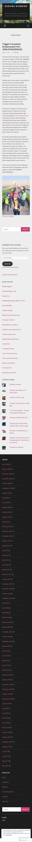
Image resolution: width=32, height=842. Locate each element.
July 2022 (5, 522)
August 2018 (6, 704)
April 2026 (5, 464)
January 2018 (6, 732)
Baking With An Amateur (10, 325)
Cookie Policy (8, 835)
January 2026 (6, 469)
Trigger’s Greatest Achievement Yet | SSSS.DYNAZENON (12, 47)
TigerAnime (6, 344)
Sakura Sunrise (16, 6)
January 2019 (6, 680)
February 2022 (6, 526)
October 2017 (6, 737)
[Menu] (4, 25)
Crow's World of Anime (9, 353)
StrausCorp (5, 296)
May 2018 (5, 718)
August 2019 (6, 646)
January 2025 (6, 507)
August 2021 (6, 546)
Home (4, 777)
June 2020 (5, 608)
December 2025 (7, 474)
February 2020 (6, 622)
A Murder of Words (8, 320)
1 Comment (15, 52)
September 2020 (7, 598)
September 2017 (7, 742)
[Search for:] (16, 229)
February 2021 (6, 574)
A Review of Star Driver (17, 397)
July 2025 (5, 498)
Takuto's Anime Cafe (8, 334)
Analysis (5, 796)
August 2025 (6, 493)
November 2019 (7, 632)
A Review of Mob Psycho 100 (19, 418)
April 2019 (5, 665)
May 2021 (5, 560)
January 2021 (6, 579)
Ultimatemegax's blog (9, 291)
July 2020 (5, 603)
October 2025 (6, 483)
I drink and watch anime (10, 358)
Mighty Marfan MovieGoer (10, 339)
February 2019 (6, 675)
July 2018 (5, 708)
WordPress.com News (9, 373)
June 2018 (5, 713)
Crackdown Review (8, 349)
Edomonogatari (7, 286)
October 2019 (6, 637)
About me (5, 801)
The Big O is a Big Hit (16, 447)
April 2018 (5, 723)
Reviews (5, 787)
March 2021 (6, 570)
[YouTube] (4, 820)
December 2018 (7, 684)
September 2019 (7, 641)
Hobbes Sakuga (7, 310)
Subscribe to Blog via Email (11, 245)
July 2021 (5, 550)
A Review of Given (15, 384)
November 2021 (7, 536)
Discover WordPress (8, 363)
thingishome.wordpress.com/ (11, 329)
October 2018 (6, 694)
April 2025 (5, 503)
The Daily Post (7, 368)
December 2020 (7, 584)
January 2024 (6, 512)
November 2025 (7, 479)
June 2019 (5, 656)
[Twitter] (3, 820)
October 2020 (6, 594)
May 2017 (5, 761)
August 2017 (6, 747)
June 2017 (5, 756)
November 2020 (7, 589)
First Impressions (7, 792)
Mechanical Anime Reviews (11, 315)
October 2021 (6, 541)
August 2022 (6, 517)
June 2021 (5, 555)
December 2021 (7, 531)
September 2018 (7, 699)
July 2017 (5, 751)
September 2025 (7, 488)
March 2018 (6, 728)
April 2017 (5, 766)
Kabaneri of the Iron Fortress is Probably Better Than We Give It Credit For (20, 440)
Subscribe (7, 264)
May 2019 (5, 661)
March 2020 (6, 617)
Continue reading (8, 216)
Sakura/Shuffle (7, 306)
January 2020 (6, 627)
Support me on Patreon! (9, 275)
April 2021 (5, 565)
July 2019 (5, 651)
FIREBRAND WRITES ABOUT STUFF (13, 301)
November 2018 (7, 689)
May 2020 (5, 613)
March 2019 (6, 670)
